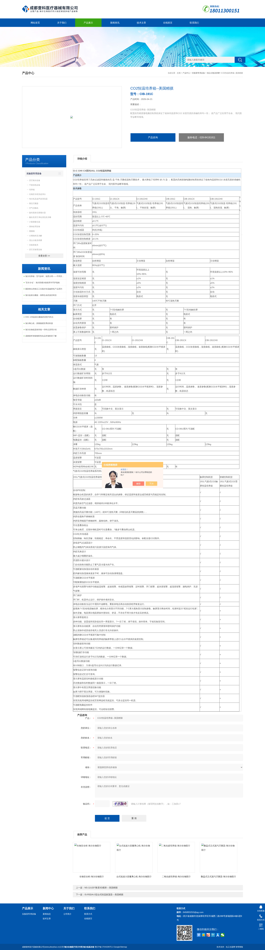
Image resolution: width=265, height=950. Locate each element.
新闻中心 (48, 908)
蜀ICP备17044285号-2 (104, 947)
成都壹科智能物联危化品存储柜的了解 (41, 336)
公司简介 (67, 914)
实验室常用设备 (198, 73)
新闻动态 (47, 914)
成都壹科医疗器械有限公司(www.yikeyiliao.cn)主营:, (58, 947)
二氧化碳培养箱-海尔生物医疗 (176, 876)
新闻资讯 (114, 22)
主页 (179, 73)
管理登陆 (239, 947)
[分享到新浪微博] (208, 935)
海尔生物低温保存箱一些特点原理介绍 (41, 330)
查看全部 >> (44, 255)
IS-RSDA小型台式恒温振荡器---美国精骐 (103, 894)
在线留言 (167, 22)
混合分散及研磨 (213, 73)
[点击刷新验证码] (120, 803)
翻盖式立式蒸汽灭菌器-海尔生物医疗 (218, 876)
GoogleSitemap (120, 947)
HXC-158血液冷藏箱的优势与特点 (39, 317)
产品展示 (88, 22)
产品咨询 (153, 137)
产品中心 (186, 73)
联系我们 (194, 22)
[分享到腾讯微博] (213, 935)
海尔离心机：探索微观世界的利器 (39, 323)
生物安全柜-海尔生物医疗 (91, 876)
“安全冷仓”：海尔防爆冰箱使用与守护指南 (42, 283)
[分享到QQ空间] (203, 935)
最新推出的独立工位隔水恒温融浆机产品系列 (43, 289)
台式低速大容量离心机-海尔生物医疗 (134, 876)
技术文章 (141, 22)
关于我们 (61, 22)
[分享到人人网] (218, 935)
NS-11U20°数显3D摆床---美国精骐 (101, 887)
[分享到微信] (223, 935)
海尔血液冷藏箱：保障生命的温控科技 (41, 295)
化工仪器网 (230, 947)
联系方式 (88, 914)
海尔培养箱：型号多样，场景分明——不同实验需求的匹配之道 (45, 276)
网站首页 (35, 22)
